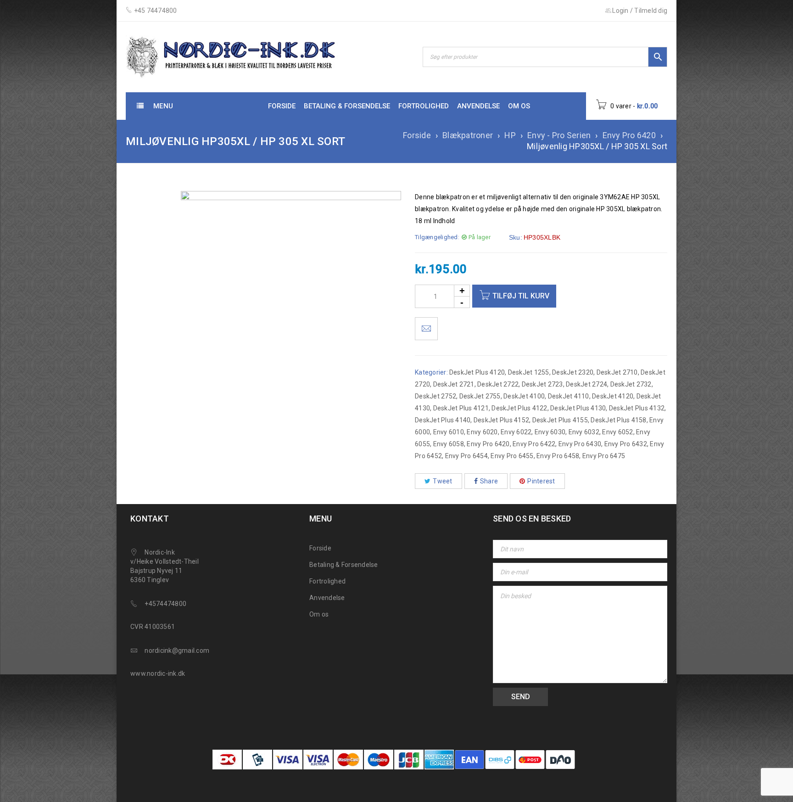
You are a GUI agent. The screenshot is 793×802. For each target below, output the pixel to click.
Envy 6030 (550, 432)
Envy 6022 (516, 432)
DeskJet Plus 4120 (477, 372)
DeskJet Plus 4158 (618, 420)
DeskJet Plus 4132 (637, 408)
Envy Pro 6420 (629, 135)
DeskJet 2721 (454, 384)
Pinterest (541, 481)
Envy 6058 (448, 444)
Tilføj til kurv (520, 296)
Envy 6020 (482, 432)
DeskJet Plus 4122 (519, 408)
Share (489, 481)
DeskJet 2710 (617, 372)
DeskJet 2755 (480, 396)
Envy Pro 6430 (579, 444)
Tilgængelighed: (437, 237)
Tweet (442, 481)
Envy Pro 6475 (603, 456)
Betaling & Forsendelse (343, 564)
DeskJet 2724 (586, 384)
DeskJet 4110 (568, 396)
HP (510, 135)
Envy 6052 (617, 432)
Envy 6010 (448, 432)
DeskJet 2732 (631, 384)
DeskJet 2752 (435, 396)
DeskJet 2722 (498, 384)
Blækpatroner (467, 135)
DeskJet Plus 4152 (501, 420)
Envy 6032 (584, 432)
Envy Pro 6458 (557, 456)
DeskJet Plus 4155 (560, 420)
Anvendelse (327, 597)
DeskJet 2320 (572, 372)
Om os (319, 614)
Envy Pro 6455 (512, 456)
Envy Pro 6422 (534, 444)
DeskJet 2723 (542, 384)
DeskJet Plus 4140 (442, 420)
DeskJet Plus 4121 (461, 408)
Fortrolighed (327, 581)
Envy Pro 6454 (466, 456)
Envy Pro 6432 (625, 444)
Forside (417, 135)
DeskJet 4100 (524, 396)
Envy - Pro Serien (559, 135)
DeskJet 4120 (612, 396)
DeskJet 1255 (528, 372)
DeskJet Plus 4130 (578, 408)
